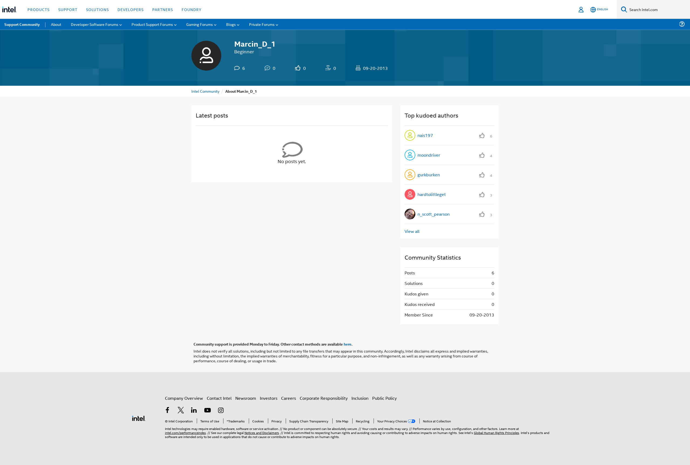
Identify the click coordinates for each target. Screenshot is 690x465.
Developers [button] (131, 9)
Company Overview (184, 398)
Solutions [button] (97, 9)
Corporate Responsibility (324, 398)
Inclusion (359, 398)
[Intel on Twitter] (180, 411)
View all (412, 231)
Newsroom (245, 398)
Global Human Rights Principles (496, 432)
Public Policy (384, 398)
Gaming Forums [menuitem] (199, 24)
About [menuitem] (56, 24)
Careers (288, 398)
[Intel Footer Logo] (139, 418)
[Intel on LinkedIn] (194, 411)
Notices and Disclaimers (261, 432)
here (347, 344)
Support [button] (67, 9)
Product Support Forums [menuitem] (152, 24)
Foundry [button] (192, 9)
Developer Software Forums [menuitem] (94, 24)
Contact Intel (219, 398)
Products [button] (38, 9)
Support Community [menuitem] (22, 24)
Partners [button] (162, 9)
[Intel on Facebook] (167, 411)
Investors (268, 398)
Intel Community (205, 91)
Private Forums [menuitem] (262, 24)
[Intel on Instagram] (220, 411)
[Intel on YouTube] (207, 411)
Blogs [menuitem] (231, 24)
